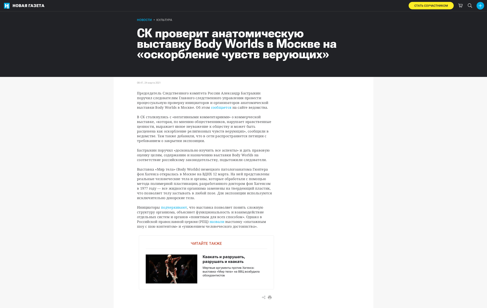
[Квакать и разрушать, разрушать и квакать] (206, 262)
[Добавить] (480, 6)
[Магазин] (460, 5)
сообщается (221, 107)
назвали (217, 221)
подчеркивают (174, 207)
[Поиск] (470, 5)
